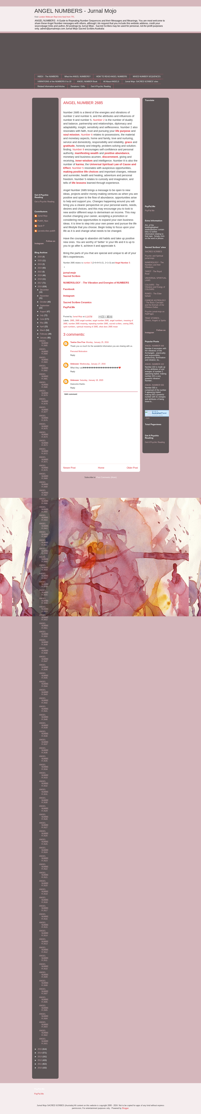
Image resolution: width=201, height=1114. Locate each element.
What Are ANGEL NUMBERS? (77, 76)
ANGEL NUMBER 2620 (43, 883)
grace (128, 142)
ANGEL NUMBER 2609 (43, 974)
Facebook (68, 289)
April (42, 326)
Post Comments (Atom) (106, 477)
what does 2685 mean (108, 327)
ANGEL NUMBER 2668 (43, 484)
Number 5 (78, 168)
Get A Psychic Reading (101, 86)
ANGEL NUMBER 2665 (43, 509)
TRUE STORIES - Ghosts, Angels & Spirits (155, 319)
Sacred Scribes (71, 276)
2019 (40, 275)
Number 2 (99, 119)
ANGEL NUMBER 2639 (43, 725)
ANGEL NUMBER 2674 (43, 434)
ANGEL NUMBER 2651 (43, 625)
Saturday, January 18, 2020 (91, 380)
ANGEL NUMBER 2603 (43, 1024)
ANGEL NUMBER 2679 (43, 393)
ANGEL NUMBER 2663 (43, 526)
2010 (40, 1068)
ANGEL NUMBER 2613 (43, 941)
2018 (40, 279)
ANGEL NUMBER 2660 (43, 559)
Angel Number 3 (122, 263)
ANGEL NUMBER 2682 (43, 368)
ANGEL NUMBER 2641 (43, 708)
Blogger (125, 1108)
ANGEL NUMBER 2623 (43, 858)
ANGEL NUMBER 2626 (43, 833)
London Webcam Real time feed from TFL (56, 17)
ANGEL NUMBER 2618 (43, 899)
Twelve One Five (77, 342)
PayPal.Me (69, 307)
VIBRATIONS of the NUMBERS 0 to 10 (54, 81)
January (43, 338)
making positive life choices (80, 171)
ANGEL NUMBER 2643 (43, 692)
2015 (40, 1049)
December (44, 290)
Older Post (132, 468)
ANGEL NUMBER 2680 (43, 384)
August (43, 311)
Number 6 (87, 134)
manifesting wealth (87, 153)
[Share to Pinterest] (111, 316)
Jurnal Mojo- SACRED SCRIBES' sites (141, 81)
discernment (110, 156)
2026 (40, 257)
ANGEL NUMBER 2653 (43, 609)
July (42, 315)
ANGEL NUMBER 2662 (43, 534)
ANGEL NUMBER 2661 (43, 542)
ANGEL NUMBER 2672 (43, 451)
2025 (40, 260)
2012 (40, 1060)
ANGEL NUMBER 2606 (43, 999)
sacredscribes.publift (46, 231)
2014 (40, 1053)
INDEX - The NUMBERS (48, 76)
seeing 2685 (128, 323)
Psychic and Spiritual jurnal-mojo (154, 257)
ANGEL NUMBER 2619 (43, 891)
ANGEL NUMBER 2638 (43, 733)
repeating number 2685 (98, 323)
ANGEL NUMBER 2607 (43, 991)
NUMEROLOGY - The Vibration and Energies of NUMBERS (96, 282)
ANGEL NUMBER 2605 (43, 1007)
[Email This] (99, 316)
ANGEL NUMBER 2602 (43, 1032)
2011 (40, 1064)
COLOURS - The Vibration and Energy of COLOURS (155, 287)
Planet (159, 413)
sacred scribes (115, 323)
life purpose (122, 130)
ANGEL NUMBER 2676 (43, 418)
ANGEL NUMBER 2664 (43, 517)
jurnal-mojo (69, 272)
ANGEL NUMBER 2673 (43, 442)
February (44, 334)
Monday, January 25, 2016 (97, 342)
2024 (40, 264)
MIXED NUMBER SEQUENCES (147, 76)
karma (80, 164)
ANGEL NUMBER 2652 (43, 617)
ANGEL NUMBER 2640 (43, 717)
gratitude (69, 145)
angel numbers (116, 320)
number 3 (88, 263)
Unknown (74, 364)
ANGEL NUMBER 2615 (43, 924)
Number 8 (78, 149)
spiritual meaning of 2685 (87, 327)
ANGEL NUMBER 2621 (43, 875)
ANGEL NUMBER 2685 (43, 343)
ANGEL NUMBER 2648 (43, 650)
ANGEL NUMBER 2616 (43, 916)
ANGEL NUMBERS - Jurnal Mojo (75, 11)
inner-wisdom (84, 160)
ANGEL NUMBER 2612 (43, 949)
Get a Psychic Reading (44, 201)
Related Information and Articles (51, 86)
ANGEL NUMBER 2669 (43, 476)
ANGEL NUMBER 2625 (43, 841)
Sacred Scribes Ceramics (77, 302)
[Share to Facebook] (108, 316)
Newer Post (69, 468)
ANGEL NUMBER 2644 (43, 684)
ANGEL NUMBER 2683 (43, 359)
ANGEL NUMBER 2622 (43, 866)
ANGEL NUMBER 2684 (43, 351)
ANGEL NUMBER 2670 (43, 467)
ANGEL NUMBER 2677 (43, 409)
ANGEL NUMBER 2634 (43, 767)
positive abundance (116, 153)
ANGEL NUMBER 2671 (43, 459)
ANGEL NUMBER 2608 (43, 983)
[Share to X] (105, 316)
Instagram (68, 296)
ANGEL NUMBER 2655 (43, 592)
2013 (40, 1056)
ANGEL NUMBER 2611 (43, 958)
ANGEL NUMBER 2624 (43, 850)
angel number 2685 (101, 320)
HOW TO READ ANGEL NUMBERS (111, 76)
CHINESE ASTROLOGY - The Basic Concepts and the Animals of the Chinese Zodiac (155, 303)
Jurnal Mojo (42, 216)
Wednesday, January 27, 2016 (93, 364)
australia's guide (157, 415)
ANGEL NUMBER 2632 (43, 783)
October (43, 302)
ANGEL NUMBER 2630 (43, 800)
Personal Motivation (78, 351)
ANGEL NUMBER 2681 (43, 376)
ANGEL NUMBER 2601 (43, 1041)
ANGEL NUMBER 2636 (43, 750)
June (42, 319)
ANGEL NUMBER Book (87, 81)
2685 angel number (83, 320)
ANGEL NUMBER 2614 (43, 933)
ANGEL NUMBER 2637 (43, 742)
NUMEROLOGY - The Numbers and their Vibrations (154, 264)
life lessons (79, 182)
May (42, 323)
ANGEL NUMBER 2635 (43, 758)
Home (101, 468)
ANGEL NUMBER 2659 (43, 567)
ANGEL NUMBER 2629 (43, 808)
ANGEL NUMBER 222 (154, 364)
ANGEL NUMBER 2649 (43, 642)
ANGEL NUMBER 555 (154, 385)
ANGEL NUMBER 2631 (43, 791)
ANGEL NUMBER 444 (154, 346)
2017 (40, 283)
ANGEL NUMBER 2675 (43, 426)
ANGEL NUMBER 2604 (43, 1016)
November (44, 296)
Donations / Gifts (78, 86)
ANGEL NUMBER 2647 (43, 659)
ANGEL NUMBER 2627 (43, 825)
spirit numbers (69, 327)
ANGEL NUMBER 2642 (43, 700)
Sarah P (41, 226)
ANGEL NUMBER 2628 (43, 816)
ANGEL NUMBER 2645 (43, 675)
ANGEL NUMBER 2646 (43, 667)
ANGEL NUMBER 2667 (43, 492)
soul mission (71, 134)
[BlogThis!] (102, 316)
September (44, 305)
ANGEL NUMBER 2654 (43, 600)
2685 (72, 320)
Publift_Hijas (43, 221)
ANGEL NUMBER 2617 (43, 908)
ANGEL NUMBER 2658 (43, 551)
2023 (40, 268)
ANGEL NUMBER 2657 (43, 576)
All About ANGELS (111, 81)
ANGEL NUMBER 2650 (43, 634)
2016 (40, 286)
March (43, 330)
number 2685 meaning (78, 323)
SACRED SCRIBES (153, 251)
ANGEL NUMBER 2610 (43, 966)
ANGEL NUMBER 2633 (43, 775)
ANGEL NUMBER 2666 (43, 501)
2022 (40, 272)
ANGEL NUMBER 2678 (43, 401)
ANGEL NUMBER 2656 (43, 584)
